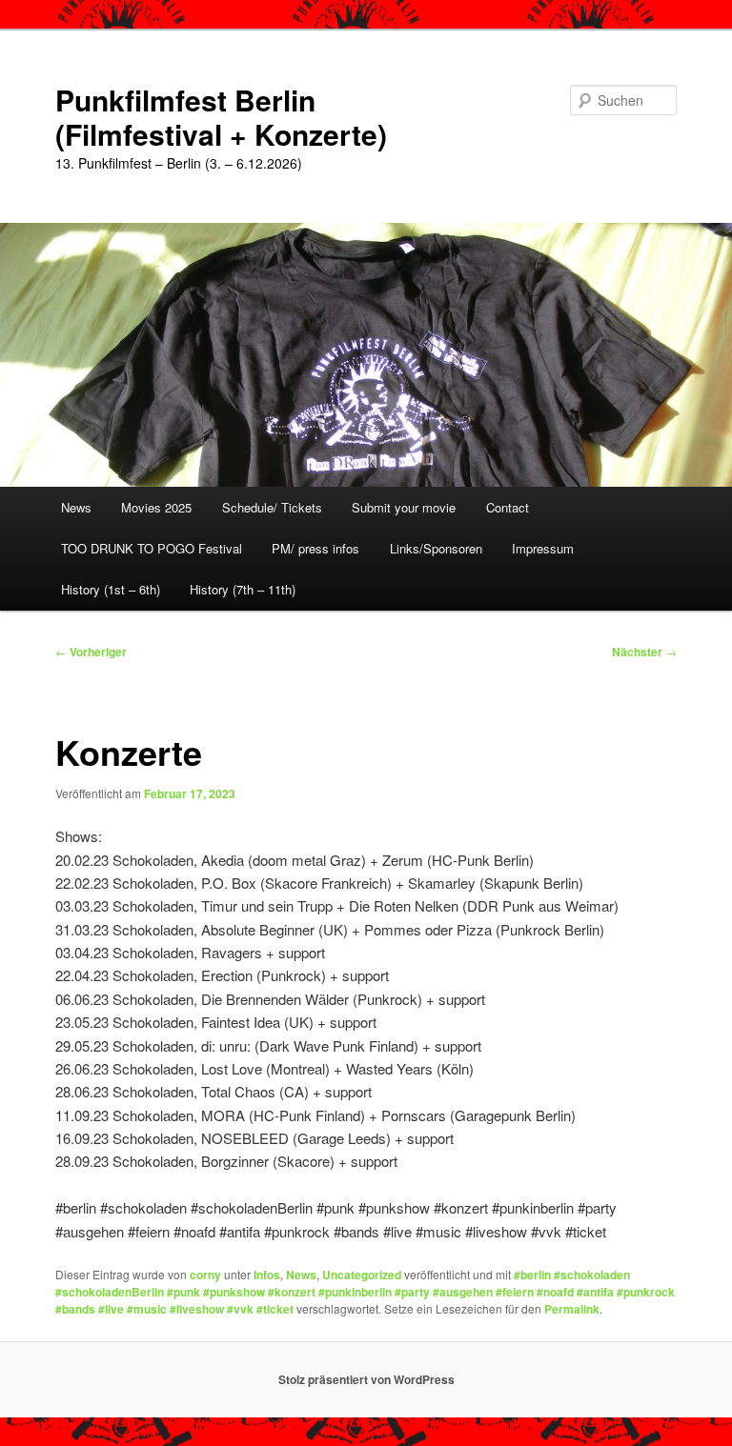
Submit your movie (404, 507)
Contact (507, 507)
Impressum (543, 548)
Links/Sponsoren (436, 548)
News (76, 507)
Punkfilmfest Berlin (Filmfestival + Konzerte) (221, 116)
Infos (267, 1274)
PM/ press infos (315, 548)
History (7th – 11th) (242, 589)
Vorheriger (91, 651)
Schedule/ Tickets (272, 507)
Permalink (572, 1308)
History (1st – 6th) (110, 589)
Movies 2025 (156, 507)
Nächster (644, 651)
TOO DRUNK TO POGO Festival (151, 548)
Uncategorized (361, 1274)
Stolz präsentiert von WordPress (366, 1379)
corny (205, 1274)
